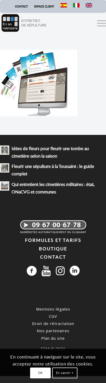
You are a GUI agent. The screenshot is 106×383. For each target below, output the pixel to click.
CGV (53, 316)
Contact (21, 6)
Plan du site (53, 338)
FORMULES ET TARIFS (53, 240)
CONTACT (53, 257)
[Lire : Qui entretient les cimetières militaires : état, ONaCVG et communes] (4, 186)
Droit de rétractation (53, 323)
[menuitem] (21, 6)
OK (40, 373)
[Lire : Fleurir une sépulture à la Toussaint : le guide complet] (4, 168)
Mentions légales (53, 309)
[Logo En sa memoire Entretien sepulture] (42, 23)
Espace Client (44, 6)
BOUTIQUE (53, 248)
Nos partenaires (53, 330)
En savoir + (65, 373)
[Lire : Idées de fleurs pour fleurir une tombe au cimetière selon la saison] (4, 150)
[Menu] (99, 23)
